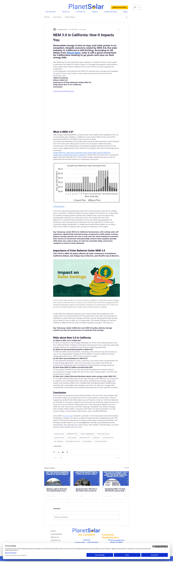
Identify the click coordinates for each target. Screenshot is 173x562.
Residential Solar (72, 434)
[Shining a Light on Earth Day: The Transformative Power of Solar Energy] (57, 478)
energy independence (87, 434)
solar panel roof (84, 437)
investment (96, 437)
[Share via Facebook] (54, 452)
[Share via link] (67, 452)
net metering (58, 441)
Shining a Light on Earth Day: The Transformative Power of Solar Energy (57, 490)
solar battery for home (73, 441)
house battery (87, 441)
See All (127, 468)
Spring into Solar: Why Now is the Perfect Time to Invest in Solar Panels (86, 490)
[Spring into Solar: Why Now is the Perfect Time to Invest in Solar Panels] (87, 478)
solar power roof (108, 437)
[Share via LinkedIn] (63, 452)
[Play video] (86, 109)
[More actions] (119, 29)
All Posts (47, 17)
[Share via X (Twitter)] (58, 452)
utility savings (72, 437)
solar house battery (101, 441)
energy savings (59, 434)
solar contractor (59, 437)
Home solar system (103, 434)
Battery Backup (70, 17)
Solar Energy (57, 17)
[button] (50, 12)
